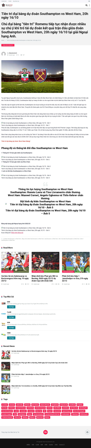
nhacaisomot (13, 53)
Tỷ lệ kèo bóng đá (7, 417)
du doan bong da (40, 407)
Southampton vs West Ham (51, 238)
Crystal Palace (20, 407)
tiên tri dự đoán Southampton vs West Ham (69, 238)
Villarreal (17, 417)
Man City (38, 411)
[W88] (3, 326)
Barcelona (35, 404)
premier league (6, 414)
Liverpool (31, 411)
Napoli (50, 411)
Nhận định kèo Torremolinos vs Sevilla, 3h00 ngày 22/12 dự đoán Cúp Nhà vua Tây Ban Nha (42, 386)
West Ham (40, 417)
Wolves (47, 417)
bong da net (63, 404)
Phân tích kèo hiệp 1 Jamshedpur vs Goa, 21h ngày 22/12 (75, 278)
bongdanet (55, 404)
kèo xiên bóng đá (7, 411)
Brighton (79, 404)
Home (2, 40)
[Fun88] (3, 315)
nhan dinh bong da (79, 411)
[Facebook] (89, 1)
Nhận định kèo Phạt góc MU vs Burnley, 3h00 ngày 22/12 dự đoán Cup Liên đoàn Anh (45, 278)
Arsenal (12, 404)
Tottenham (75, 414)
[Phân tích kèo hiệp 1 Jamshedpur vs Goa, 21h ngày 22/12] (76, 262)
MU (45, 411)
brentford (72, 404)
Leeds (16, 411)
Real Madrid (21, 414)
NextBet (51, 444)
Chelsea (11, 407)
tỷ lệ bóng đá (84, 414)
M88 (8, 302)
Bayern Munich (45, 404)
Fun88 (9, 312)
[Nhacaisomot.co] (7, 5)
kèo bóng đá (83, 407)
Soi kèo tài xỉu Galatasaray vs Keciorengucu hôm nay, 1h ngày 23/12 (15, 278)
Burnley (4, 407)
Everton (49, 407)
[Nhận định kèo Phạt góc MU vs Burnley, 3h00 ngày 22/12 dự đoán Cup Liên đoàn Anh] (45, 262)
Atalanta (27, 404)
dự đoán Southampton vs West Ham (12, 238)
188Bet (28, 444)
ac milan (4, 404)
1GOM (9, 1)
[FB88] (3, 336)
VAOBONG (3, 1)
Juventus (65, 407)
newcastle (57, 411)
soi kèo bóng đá (38, 414)
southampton (65, 414)
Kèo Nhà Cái (16, 1)
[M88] (3, 305)
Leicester (23, 411)
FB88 (8, 333)
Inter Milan (57, 407)
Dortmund (30, 407)
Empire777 (62, 444)
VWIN (56, 444)
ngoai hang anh (67, 411)
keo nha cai (74, 407)
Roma (29, 414)
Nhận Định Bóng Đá (8, 45)
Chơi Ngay (11, 307)
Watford (32, 417)
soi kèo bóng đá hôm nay (52, 414)
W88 (8, 322)
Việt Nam (25, 417)
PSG (15, 414)
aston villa (19, 404)
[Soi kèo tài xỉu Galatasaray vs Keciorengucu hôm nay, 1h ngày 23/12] (15, 262)
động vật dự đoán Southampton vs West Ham (33, 238)
